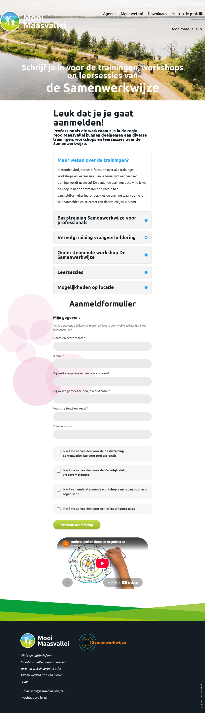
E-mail (58, 355)
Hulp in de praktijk (187, 13)
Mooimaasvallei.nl (187, 29)
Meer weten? (132, 13)
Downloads (157, 13)
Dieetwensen (62, 426)
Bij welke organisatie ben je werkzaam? (82, 373)
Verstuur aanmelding (77, 525)
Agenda (110, 13)
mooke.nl (201, 688)
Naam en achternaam (69, 338)
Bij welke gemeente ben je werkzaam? (81, 391)
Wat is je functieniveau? (70, 408)
